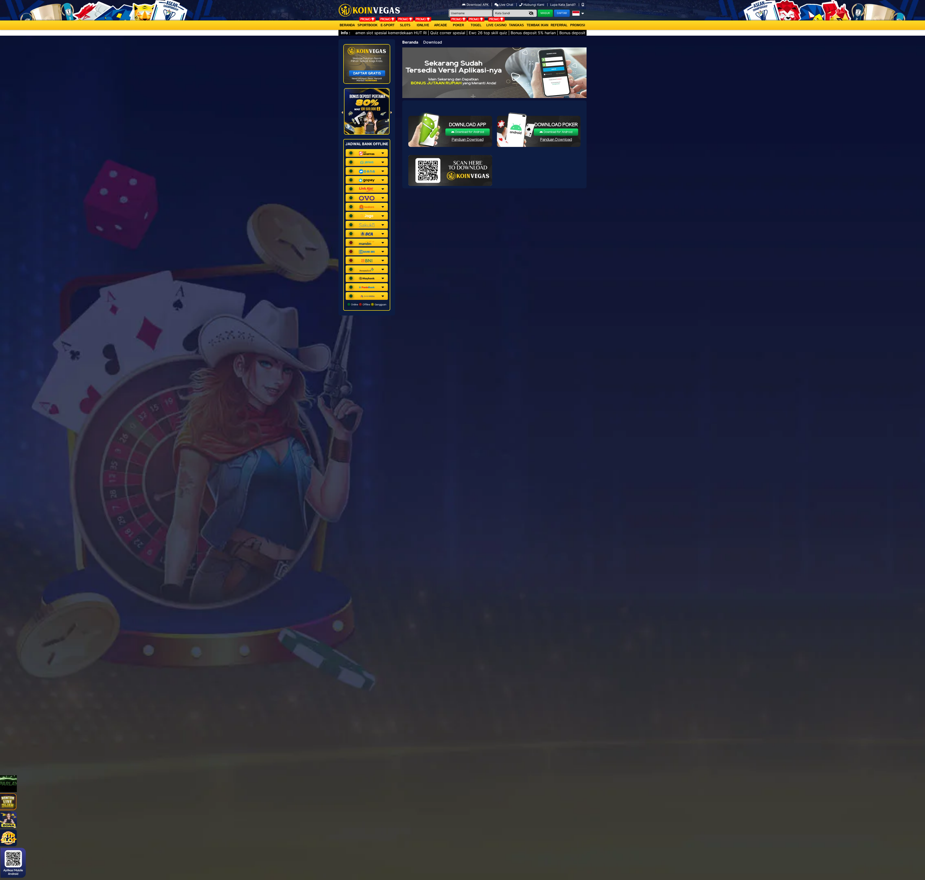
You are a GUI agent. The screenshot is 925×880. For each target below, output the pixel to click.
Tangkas (516, 25)
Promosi (577, 25)
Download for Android (469, 132)
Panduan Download (467, 140)
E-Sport (388, 25)
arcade (440, 25)
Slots (405, 25)
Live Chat (505, 5)
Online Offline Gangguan (368, 304)
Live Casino (496, 25)
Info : (345, 32)
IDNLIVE (423, 25)
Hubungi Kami (533, 5)
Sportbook (367, 25)
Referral (559, 25)
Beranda (347, 25)
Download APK (477, 5)
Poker (458, 25)
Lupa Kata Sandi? (563, 5)
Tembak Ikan (537, 25)
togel (476, 25)
